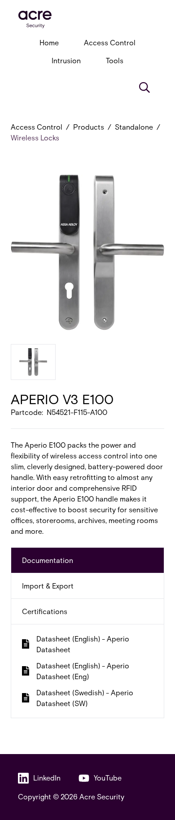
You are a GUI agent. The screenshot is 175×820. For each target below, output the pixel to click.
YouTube (108, 777)
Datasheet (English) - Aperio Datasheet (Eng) (82, 670)
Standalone (134, 126)
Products (88, 126)
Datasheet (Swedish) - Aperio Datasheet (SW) (84, 697)
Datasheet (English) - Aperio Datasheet (82, 644)
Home (49, 42)
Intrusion (66, 60)
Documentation (47, 560)
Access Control (110, 42)
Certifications (44, 611)
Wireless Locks (35, 137)
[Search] (144, 87)
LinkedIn (47, 777)
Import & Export (48, 585)
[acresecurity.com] (87, 19)
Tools (114, 60)
